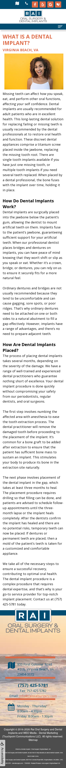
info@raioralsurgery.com (38, 696)
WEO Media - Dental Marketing (40, 733)
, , (35, 669)
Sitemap (33, 740)
